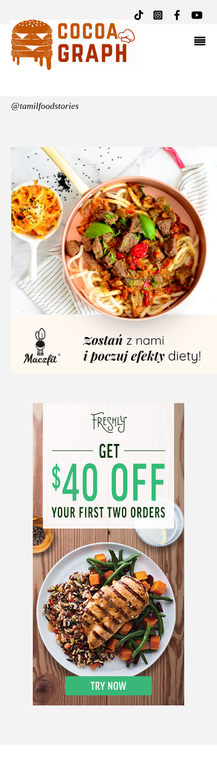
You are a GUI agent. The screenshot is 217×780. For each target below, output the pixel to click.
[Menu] (202, 42)
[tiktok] (139, 14)
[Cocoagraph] (74, 65)
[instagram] (158, 14)
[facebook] (177, 14)
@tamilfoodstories (45, 106)
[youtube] (196, 14)
